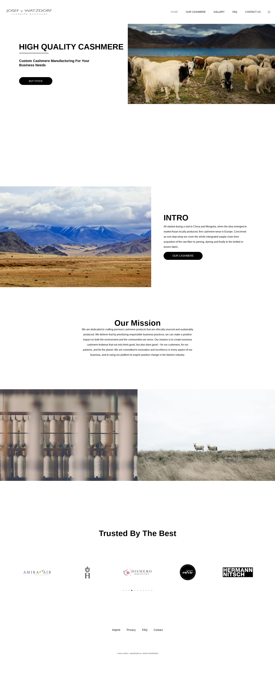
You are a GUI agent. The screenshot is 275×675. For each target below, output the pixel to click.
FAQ (144, 629)
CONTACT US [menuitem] (253, 11)
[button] (35, 81)
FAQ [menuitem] (235, 11)
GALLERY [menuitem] (219, 11)
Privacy (131, 629)
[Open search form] (269, 12)
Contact (158, 629)
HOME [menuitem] (174, 11)
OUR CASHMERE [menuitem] (196, 11)
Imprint (116, 629)
